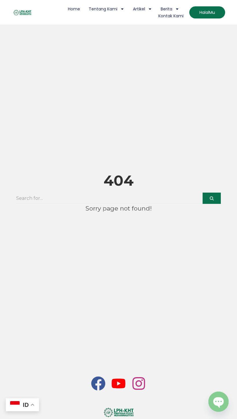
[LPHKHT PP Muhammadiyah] (118, 412)
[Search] (212, 198)
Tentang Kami (103, 9)
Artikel (139, 9)
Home (74, 9)
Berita (166, 9)
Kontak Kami (171, 16)
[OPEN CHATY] (218, 402)
